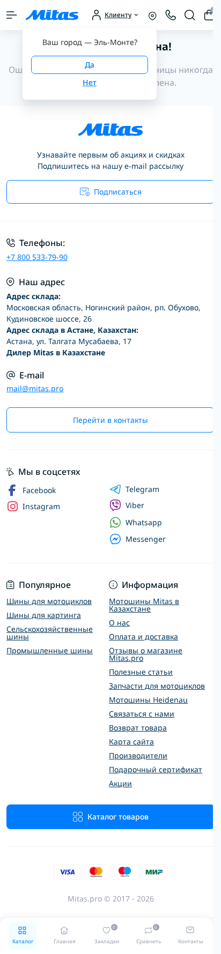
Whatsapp (144, 522)
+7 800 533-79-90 (37, 257)
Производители (138, 755)
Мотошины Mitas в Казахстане (144, 605)
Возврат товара (138, 727)
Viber (135, 505)
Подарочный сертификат (155, 769)
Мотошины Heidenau (148, 700)
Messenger (146, 539)
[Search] (190, 15)
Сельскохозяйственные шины (49, 633)
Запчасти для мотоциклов (157, 686)
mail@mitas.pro (34, 388)
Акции (120, 783)
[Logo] (52, 15)
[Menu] (11, 15)
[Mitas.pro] (110, 129)
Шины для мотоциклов (49, 601)
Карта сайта (131, 741)
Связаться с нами (141, 714)
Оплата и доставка (143, 636)
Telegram (142, 489)
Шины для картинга (43, 615)
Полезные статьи (141, 672)
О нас (119, 622)
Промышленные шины (49, 650)
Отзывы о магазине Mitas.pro (145, 654)
